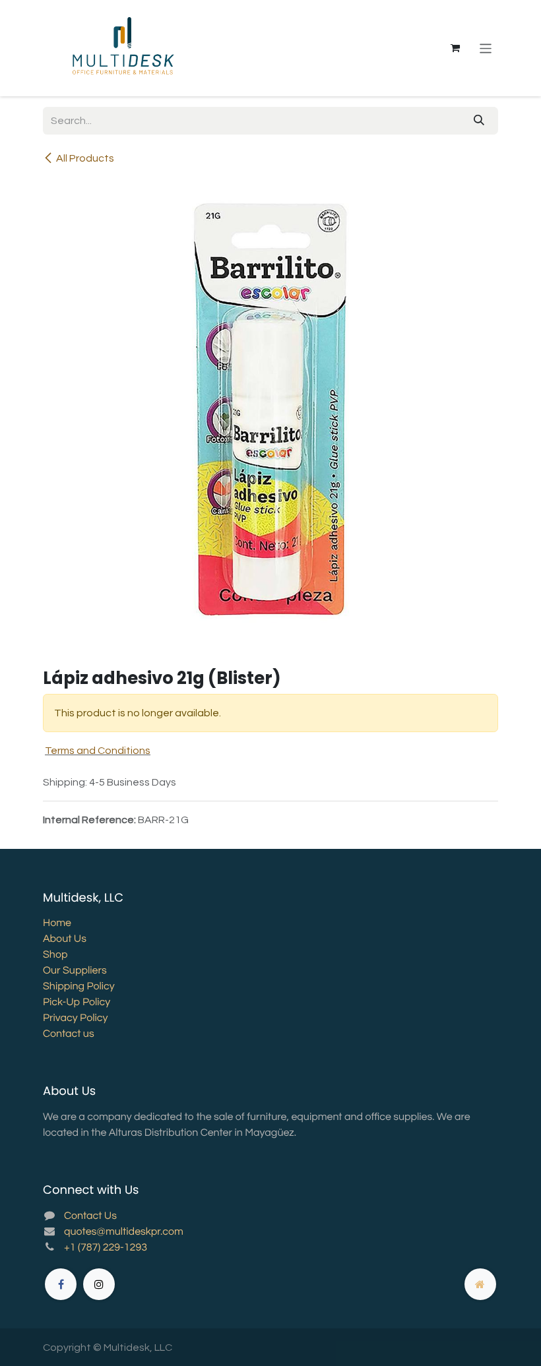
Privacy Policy (75, 1018)
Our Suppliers (75, 971)
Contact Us (90, 1216)
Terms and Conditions (97, 750)
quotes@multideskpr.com (123, 1232)
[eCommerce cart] (455, 48)
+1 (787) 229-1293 (105, 1248)
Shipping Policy (79, 986)
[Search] (479, 121)
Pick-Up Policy (76, 1002)
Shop (55, 955)
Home (57, 923)
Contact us (68, 1034)
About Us (64, 939)
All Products (85, 158)
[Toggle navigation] (486, 48)
